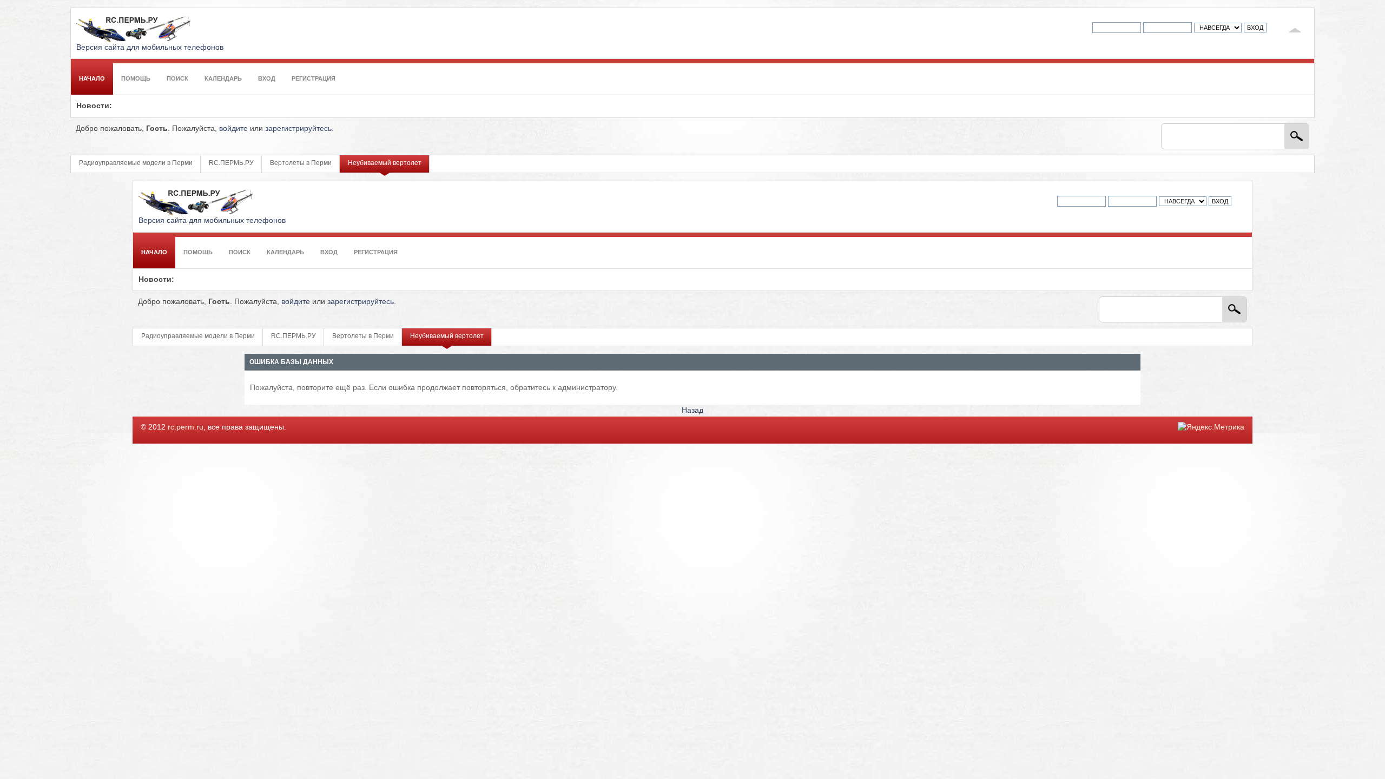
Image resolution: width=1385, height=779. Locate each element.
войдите (233, 128)
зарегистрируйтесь (298, 128)
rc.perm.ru (185, 427)
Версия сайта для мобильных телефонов (149, 47)
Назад (692, 410)
